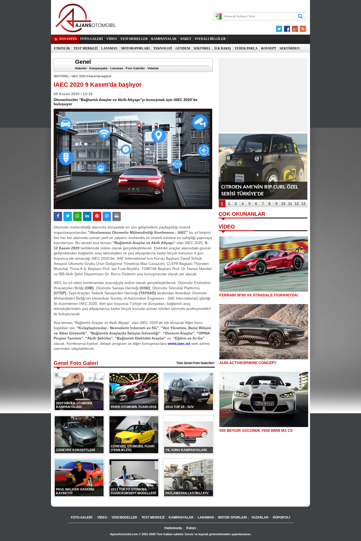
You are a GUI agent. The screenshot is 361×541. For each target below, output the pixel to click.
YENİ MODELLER (134, 39)
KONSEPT (268, 48)
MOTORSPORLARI (135, 48)
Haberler (81, 68)
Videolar (153, 68)
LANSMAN (109, 48)
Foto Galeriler (135, 68)
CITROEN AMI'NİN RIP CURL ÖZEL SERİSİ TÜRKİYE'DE (259, 190)
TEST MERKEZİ (85, 48)
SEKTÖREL (202, 48)
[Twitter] (280, 27)
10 (283, 203)
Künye (191, 528)
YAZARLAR (260, 517)
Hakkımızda (173, 528)
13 (303, 203)
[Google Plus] (294, 27)
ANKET (185, 39)
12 (297, 203)
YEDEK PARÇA (246, 48)
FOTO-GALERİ (91, 39)
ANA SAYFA (68, 39)
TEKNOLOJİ (162, 48)
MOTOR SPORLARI (232, 517)
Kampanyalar (98, 68)
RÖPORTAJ (281, 517)
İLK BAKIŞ (222, 48)
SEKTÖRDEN (290, 48)
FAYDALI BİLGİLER (210, 39)
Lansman (116, 68)
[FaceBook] (287, 27)
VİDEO (111, 39)
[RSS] (301, 27)
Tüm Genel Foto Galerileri (195, 363)
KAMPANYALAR (164, 39)
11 (290, 203)
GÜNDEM (182, 48)
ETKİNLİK (62, 48)
